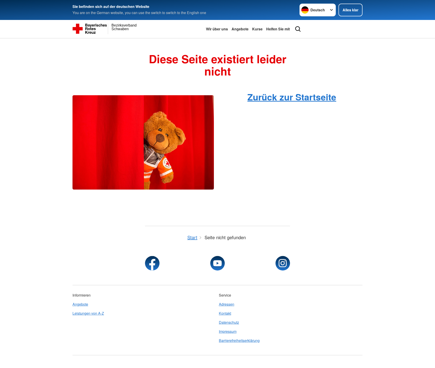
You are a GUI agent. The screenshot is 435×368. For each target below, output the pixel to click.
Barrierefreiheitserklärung (239, 340)
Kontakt (225, 313)
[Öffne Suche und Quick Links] (298, 29)
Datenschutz (229, 322)
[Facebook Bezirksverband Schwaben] (152, 263)
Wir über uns (217, 29)
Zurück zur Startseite (291, 96)
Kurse (257, 29)
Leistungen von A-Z (88, 313)
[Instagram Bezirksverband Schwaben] (283, 263)
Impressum (228, 331)
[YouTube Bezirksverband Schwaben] (217, 263)
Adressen (226, 304)
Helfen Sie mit (278, 29)
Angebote (240, 29)
